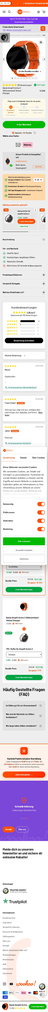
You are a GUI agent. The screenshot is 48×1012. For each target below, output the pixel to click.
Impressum (7, 973)
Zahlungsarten (9, 936)
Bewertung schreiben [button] (24, 340)
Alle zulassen (24, 541)
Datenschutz (8, 969)
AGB (4, 964)
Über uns (22, 829)
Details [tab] (23, 458)
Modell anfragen (9, 955)
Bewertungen (8, 959)
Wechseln (38, 167)
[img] (10, 366)
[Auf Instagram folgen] (4, 984)
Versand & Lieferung (11, 927)
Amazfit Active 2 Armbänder (32, 35)
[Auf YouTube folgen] (11, 984)
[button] (10, 84)
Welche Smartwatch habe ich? (18, 30)
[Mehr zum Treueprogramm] (34, 132)
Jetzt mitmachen (22, 774)
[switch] (41, 512)
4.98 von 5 (31, 312)
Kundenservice (9, 918)
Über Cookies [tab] (38, 458)
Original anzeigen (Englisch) (19, 443)
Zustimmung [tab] (9, 458)
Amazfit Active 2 (21, 161)
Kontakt (8, 829)
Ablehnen (24, 559)
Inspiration (7, 922)
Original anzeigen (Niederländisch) (22, 387)
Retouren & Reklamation (13, 932)
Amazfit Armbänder (14, 35)
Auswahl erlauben (24, 550)
